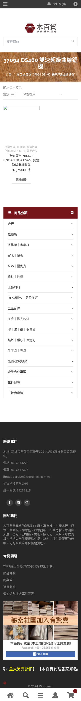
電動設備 (32, 151)
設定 (6, 94)
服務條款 (9, 573)
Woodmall (46, 686)
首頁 (9, 74)
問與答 (8, 580)
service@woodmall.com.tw (32, 476)
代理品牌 (10, 147)
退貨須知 (9, 587)
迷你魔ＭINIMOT (15, 151)
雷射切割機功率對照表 (18, 593)
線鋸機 (21, 147)
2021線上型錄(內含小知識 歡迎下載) (28, 566)
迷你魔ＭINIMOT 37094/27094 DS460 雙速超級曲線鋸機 (21, 160)
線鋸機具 (32, 147)
